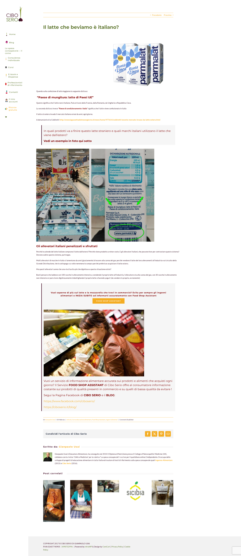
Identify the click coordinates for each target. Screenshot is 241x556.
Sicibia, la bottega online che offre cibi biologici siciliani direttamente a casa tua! (132, 490)
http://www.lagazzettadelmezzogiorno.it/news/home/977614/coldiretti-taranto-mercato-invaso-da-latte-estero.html (110, 120)
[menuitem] (14, 117)
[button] (45, 501)
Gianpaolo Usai (50, 420)
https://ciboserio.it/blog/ (60, 407)
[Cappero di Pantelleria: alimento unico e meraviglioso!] (108, 486)
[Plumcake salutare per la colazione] (54, 501)
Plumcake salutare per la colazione (51, 501)
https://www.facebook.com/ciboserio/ (69, 401)
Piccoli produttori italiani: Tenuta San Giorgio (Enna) (159, 492)
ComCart (106, 546)
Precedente (157, 15)
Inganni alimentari (112, 420)
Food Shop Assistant (98, 420)
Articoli (69, 420)
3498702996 (67, 546)
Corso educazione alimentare (81, 420)
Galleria (57, 501)
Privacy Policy (117, 546)
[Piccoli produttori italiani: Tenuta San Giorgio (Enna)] (162, 492)
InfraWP (88, 546)
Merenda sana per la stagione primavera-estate (78, 499)
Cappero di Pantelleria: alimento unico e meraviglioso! (105, 486)
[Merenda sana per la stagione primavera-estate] (81, 499)
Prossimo (167, 15)
